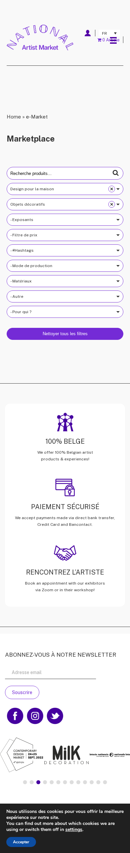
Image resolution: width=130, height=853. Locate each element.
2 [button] (32, 782)
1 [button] (25, 782)
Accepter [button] (21, 842)
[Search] (116, 173)
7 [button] (65, 782)
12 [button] (98, 782)
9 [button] (78, 782)
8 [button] (72, 782)
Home (14, 117)
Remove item (111, 189)
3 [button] (38, 782)
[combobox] (65, 189)
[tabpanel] (65, 755)
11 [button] (92, 782)
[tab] (25, 782)
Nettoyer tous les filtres (65, 333)
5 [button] (52, 782)
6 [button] (58, 782)
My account (87, 33)
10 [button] (85, 782)
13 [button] (105, 782)
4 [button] (45, 782)
